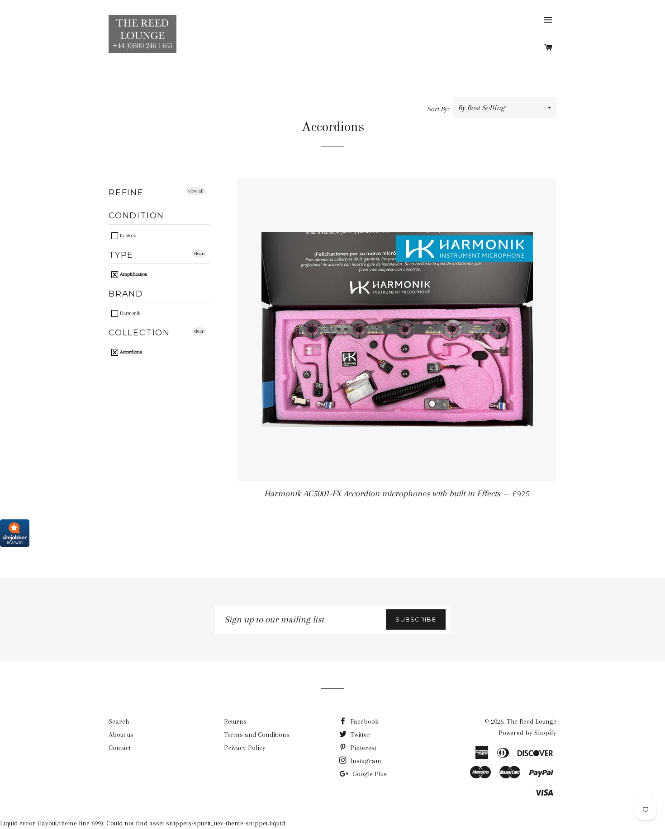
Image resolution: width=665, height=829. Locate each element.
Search (119, 721)
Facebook (363, 721)
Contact (120, 748)
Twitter (359, 734)
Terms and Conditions (257, 734)
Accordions (130, 352)
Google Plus (369, 774)
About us (121, 734)
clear (199, 253)
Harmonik (129, 313)
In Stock (127, 235)
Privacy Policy (245, 748)
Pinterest (362, 748)
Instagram (364, 761)
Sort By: (439, 109)
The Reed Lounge (531, 721)
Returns (235, 721)
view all (196, 191)
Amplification (133, 274)
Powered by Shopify (527, 733)
